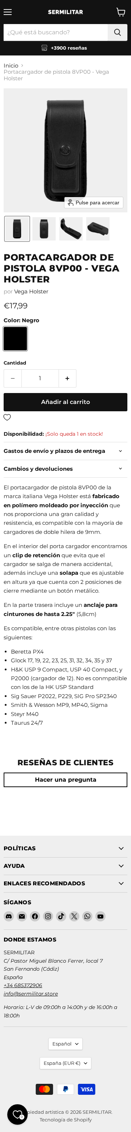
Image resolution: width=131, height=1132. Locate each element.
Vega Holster (31, 291)
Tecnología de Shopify (66, 1120)
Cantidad (15, 363)
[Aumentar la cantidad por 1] (68, 378)
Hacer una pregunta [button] (65, 779)
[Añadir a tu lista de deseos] (65, 417)
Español (62, 1044)
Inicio (11, 65)
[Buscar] (117, 32)
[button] (17, 228)
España (62, 1063)
